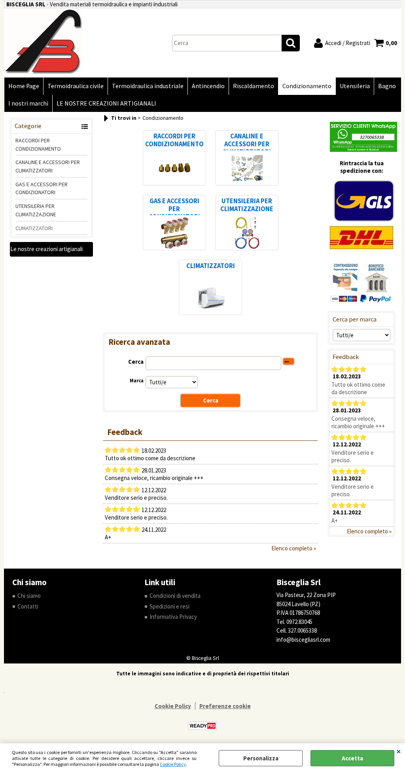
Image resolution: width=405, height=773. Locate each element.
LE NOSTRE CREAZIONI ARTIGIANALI (106, 103)
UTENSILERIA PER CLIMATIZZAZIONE (35, 210)
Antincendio (208, 86)
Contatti (27, 606)
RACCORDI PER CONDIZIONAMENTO (38, 144)
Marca (137, 381)
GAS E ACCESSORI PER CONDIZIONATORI (41, 188)
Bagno (387, 86)
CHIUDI (398, 751)
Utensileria (355, 86)
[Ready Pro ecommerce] (202, 726)
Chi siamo (29, 595)
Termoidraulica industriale (148, 86)
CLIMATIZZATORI (34, 228)
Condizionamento (306, 86)
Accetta (352, 758)
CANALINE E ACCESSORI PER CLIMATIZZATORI (47, 166)
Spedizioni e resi (169, 606)
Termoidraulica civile (75, 86)
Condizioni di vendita (175, 595)
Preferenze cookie (225, 706)
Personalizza (260, 758)
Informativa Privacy (173, 616)
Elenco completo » (293, 548)
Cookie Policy (173, 764)
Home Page (23, 86)
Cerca (136, 361)
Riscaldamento (253, 86)
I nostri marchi (28, 103)
